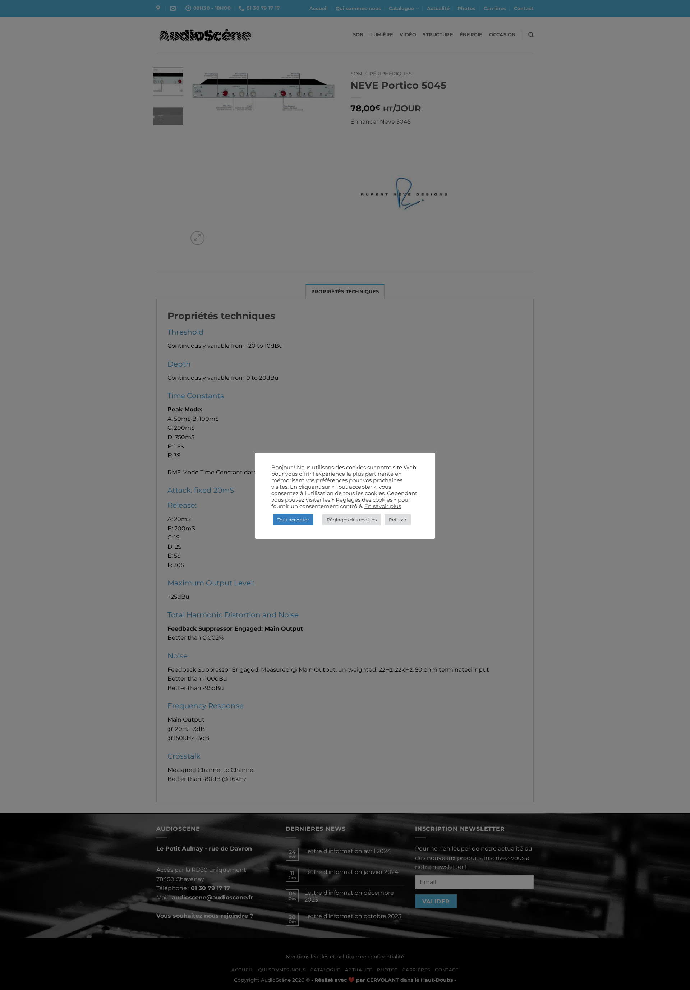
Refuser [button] (397, 519)
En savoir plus (382, 506)
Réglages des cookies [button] (352, 519)
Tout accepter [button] (293, 519)
